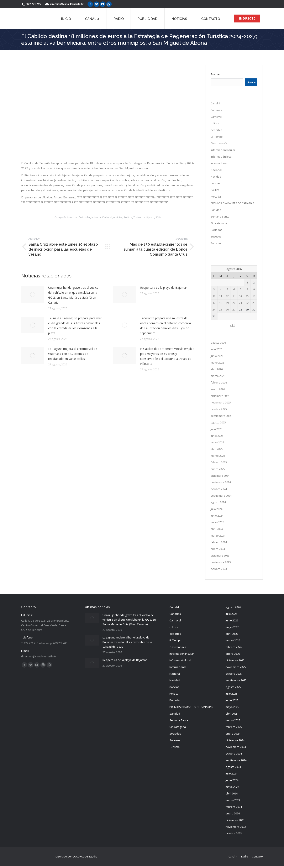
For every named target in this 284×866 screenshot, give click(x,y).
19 (227, 303)
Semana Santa (220, 216)
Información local (101, 260)
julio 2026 (216, 349)
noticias (117, 260)
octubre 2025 (219, 409)
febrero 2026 (219, 382)
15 (247, 296)
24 (213, 309)
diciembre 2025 (220, 396)
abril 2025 (217, 449)
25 (220, 309)
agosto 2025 (218, 422)
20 (233, 303)
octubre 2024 (219, 489)
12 (227, 296)
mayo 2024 (217, 522)
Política (128, 260)
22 (247, 303)
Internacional (219, 163)
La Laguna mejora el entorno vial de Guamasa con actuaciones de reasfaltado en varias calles (72, 396)
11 (220, 296)
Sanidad (216, 210)
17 (213, 303)
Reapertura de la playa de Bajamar (163, 330)
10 (213, 296)
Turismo (138, 260)
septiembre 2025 (221, 416)
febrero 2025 (219, 462)
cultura (215, 123)
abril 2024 (217, 529)
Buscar (215, 74)
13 (233, 296)
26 (227, 309)
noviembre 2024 (221, 482)
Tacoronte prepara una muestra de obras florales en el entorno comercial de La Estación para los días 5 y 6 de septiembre (165, 368)
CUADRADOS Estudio (85, 856)
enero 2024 (218, 549)
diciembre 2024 (220, 476)
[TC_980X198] (108, 209)
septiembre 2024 (221, 495)
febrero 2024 (219, 542)
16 (253, 296)
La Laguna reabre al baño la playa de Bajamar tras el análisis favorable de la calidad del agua (127, 642)
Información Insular (78, 260)
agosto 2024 (218, 502)
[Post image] (32, 337)
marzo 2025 (218, 456)
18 (220, 303)
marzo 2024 (218, 535)
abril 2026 (217, 369)
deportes (216, 130)
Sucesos (216, 236)
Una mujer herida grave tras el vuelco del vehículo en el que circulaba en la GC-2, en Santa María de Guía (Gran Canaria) (73, 337)
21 (240, 303)
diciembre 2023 (220, 555)
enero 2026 (218, 389)
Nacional (216, 170)
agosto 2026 (218, 342)
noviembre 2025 (221, 402)
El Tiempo (217, 137)
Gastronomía (219, 143)
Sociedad (216, 230)
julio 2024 (216, 509)
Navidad (216, 176)
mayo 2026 (217, 362)
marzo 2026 (218, 376)
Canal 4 (215, 103)
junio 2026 (217, 356)
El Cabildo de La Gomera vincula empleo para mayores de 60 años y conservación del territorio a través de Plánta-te (167, 399)
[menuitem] (66, 18)
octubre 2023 (219, 569)
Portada (216, 196)
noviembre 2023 (221, 562)
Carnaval (216, 117)
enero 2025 (218, 469)
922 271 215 (33, 4)
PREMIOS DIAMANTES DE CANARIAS (232, 203)
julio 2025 (216, 429)
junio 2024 (217, 515)
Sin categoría (219, 223)
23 (253, 303)
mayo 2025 (217, 442)
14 (240, 296)
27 (233, 309)
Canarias (216, 110)
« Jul (232, 325)
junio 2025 (217, 436)
